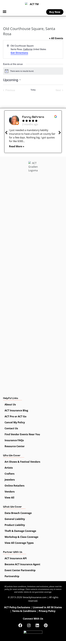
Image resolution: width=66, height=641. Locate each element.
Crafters (9, 473)
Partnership (12, 576)
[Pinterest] (46, 625)
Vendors (10, 491)
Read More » (16, 146)
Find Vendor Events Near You (22, 434)
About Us (10, 404)
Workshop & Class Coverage (21, 537)
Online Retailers (14, 485)
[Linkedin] (37, 625)
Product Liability (15, 525)
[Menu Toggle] (4, 11)
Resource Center (15, 446)
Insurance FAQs (14, 440)
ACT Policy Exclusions (17, 607)
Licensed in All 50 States (47, 607)
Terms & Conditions (24, 611)
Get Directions (19, 53)
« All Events (56, 38)
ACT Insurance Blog (16, 410)
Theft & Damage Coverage (20, 531)
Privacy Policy (47, 611)
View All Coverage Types (19, 543)
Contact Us (11, 428)
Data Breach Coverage (18, 513)
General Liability (15, 519)
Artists (9, 467)
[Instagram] (29, 625)
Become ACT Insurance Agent (22, 564)
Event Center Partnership (20, 570)
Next (59, 132)
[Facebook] (20, 625)
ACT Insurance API (16, 558)
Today (33, 89)
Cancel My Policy (15, 422)
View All (9, 497)
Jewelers (10, 479)
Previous (6, 132)
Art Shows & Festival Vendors (22, 461)
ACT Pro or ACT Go (15, 416)
